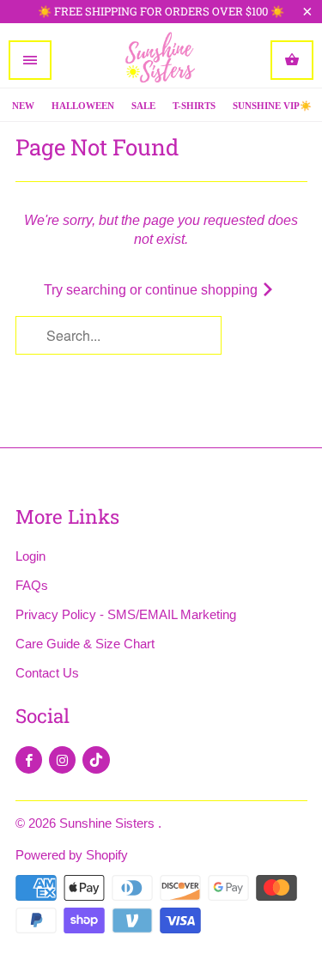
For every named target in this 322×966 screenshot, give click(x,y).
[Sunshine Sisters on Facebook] (28, 760)
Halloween (83, 105)
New (23, 105)
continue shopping (203, 290)
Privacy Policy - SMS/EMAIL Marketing (125, 614)
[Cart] (291, 60)
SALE (143, 105)
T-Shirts (194, 105)
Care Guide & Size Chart (85, 643)
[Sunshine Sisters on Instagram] (62, 760)
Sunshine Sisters (108, 823)
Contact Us (47, 672)
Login (30, 556)
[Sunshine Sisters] (161, 60)
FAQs (31, 585)
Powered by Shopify (71, 855)
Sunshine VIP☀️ (272, 105)
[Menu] (30, 60)
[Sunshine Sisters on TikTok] (96, 760)
